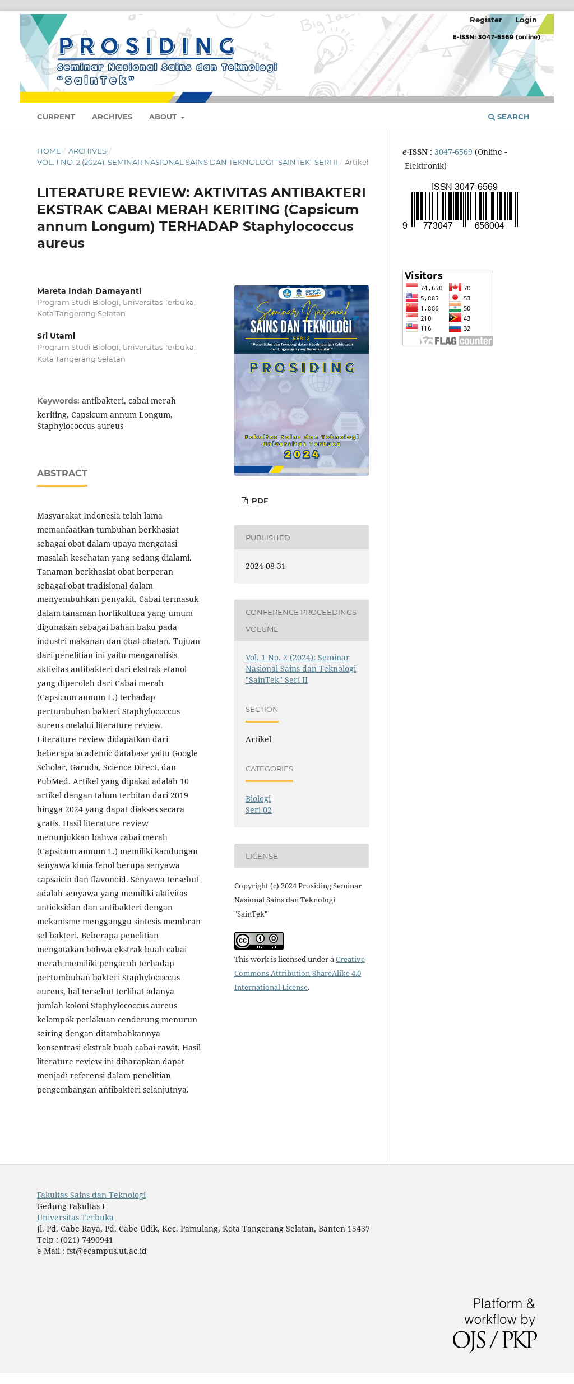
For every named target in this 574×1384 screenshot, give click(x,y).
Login (526, 19)
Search (512, 116)
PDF (258, 500)
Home (49, 150)
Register (486, 19)
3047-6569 (454, 151)
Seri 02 (259, 809)
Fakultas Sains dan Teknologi (91, 1194)
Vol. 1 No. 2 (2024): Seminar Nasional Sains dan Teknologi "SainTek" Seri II (187, 162)
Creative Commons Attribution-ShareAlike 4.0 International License (299, 973)
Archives (112, 116)
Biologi (258, 798)
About (164, 116)
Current (56, 116)
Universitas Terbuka (75, 1217)
